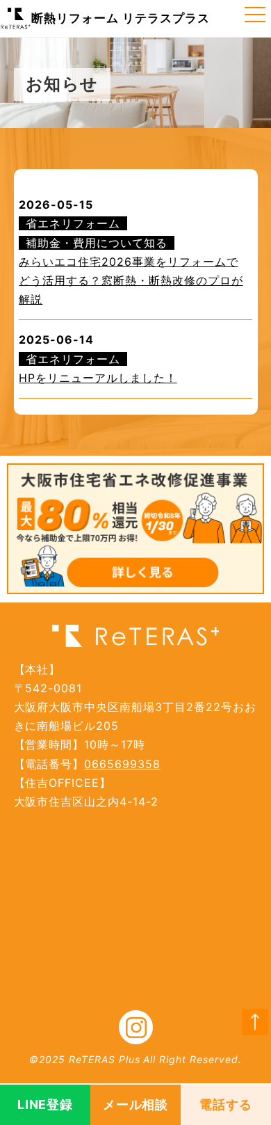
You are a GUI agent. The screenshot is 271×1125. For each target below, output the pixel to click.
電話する (225, 1104)
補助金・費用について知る (96, 243)
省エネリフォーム (73, 223)
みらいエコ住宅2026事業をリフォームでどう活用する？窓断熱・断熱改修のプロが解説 (131, 280)
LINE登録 (45, 1104)
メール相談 (136, 1104)
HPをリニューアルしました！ (97, 378)
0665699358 (122, 764)
